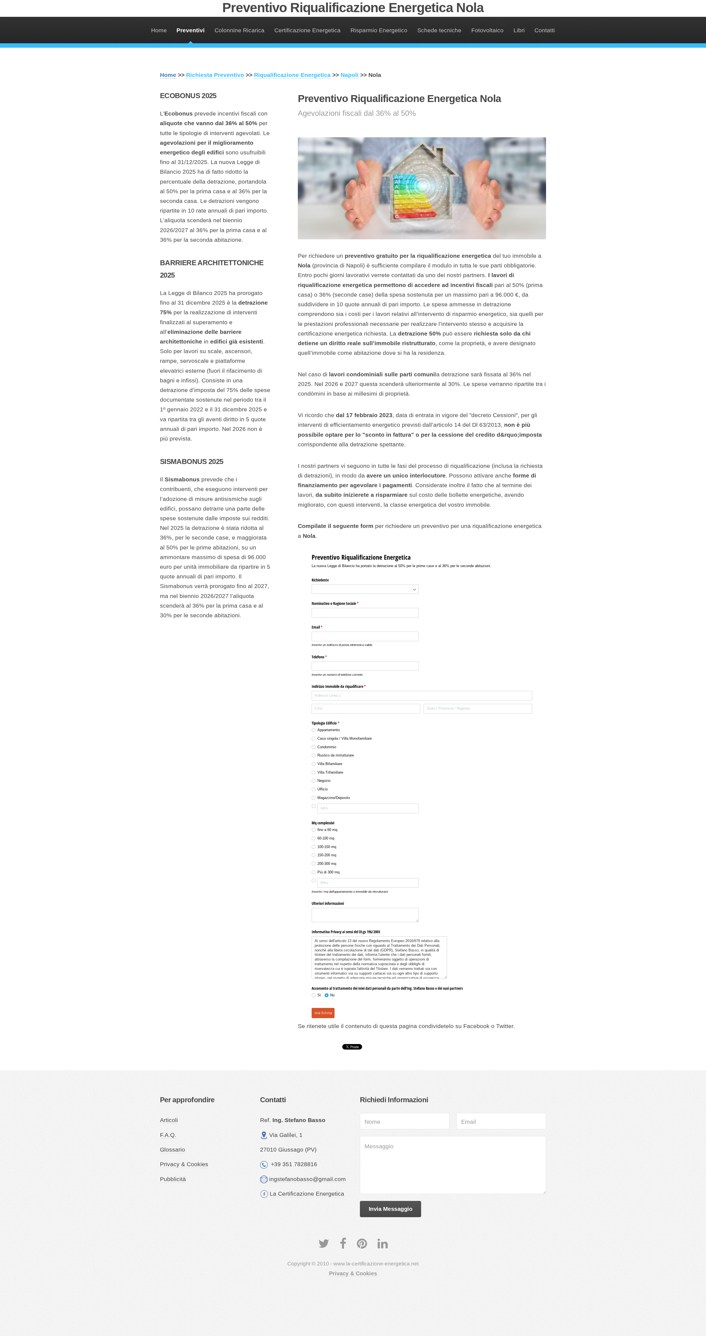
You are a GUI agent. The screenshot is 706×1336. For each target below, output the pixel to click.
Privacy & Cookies (184, 1164)
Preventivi (190, 30)
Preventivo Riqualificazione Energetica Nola (352, 7)
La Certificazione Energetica (307, 1193)
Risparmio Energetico (379, 30)
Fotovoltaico (487, 30)
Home (159, 30)
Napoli (350, 75)
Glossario (172, 1149)
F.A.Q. (168, 1135)
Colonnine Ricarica (239, 30)
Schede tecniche (439, 30)
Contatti (544, 30)
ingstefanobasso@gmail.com (307, 1179)
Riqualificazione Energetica (292, 75)
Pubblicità (173, 1179)
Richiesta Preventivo (215, 75)
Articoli (169, 1120)
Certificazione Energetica (307, 30)
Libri (519, 30)
